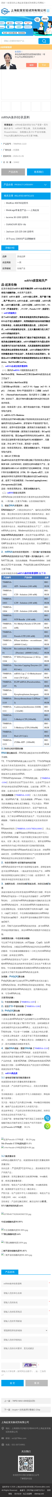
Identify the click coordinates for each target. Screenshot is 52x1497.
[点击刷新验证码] (30, 1365)
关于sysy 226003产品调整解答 (21, 238)
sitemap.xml (39, 1494)
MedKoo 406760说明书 (17, 203)
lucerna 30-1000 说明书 (17, 217)
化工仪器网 (27, 1494)
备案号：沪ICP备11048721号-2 (32, 1490)
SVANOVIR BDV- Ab (16, 224)
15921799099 (47, 1118)
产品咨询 (13, 172)
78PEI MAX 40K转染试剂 (23, 1401)
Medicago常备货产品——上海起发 (22, 210)
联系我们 (38, 172)
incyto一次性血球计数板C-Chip (26, 1409)
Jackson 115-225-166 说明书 (20, 231)
